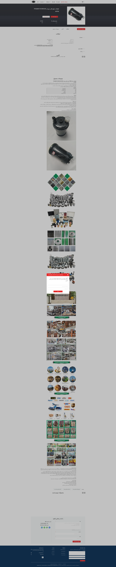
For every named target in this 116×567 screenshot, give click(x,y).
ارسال (58, 291)
